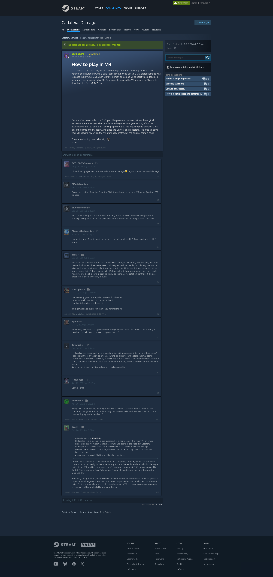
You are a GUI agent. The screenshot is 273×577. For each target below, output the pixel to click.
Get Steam (208, 548)
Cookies (180, 564)
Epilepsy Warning (175, 83)
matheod (79, 419)
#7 (158, 337)
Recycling (159, 564)
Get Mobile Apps (211, 553)
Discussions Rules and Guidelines (187, 67)
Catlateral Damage (70, 38)
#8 (158, 372)
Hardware (159, 559)
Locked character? (175, 88)
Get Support (209, 559)
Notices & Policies (184, 559)
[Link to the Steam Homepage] (73, 10)
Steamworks (132, 559)
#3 (158, 223)
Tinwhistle (96, 438)
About (128, 8)
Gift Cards (131, 569)
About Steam (133, 548)
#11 (157, 492)
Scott (78, 492)
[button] (188, 78)
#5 (158, 282)
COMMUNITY (113, 8)
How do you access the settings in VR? (186, 93)
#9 (158, 393)
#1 (158, 176)
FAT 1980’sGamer (83, 176)
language (204, 3)
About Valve (160, 548)
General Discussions (89, 38)
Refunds (180, 569)
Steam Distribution (136, 564)
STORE (99, 8)
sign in (194, 3)
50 (160, 504)
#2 (158, 200)
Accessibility (182, 553)
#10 (157, 419)
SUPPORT (140, 8)
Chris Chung (78, 54)
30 (157, 504)
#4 (158, 247)
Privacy (179, 548)
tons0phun (80, 314)
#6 (158, 314)
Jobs (157, 553)
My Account (209, 564)
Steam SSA (132, 553)
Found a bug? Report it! (178, 78)
